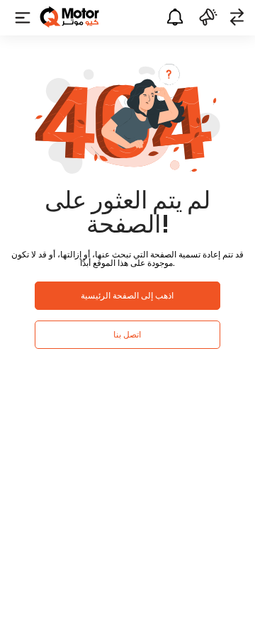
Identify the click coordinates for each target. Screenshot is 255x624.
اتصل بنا (127, 334)
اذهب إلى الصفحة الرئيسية (127, 295)
